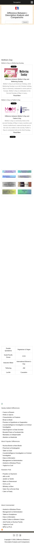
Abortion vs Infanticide (10, 437)
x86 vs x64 (6, 476)
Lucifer (8, 372)
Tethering (8, 368)
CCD (24, 356)
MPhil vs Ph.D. (7, 527)
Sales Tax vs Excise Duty (11, 489)
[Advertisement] (17, 42)
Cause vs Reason (8, 412)
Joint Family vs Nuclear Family (12, 522)
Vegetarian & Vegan (23, 349)
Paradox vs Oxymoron (10, 474)
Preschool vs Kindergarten (11, 448)
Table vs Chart (7, 450)
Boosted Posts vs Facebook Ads (13, 432)
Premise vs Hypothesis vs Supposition (15, 422)
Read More (17, 95)
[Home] (17, 9)
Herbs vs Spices (8, 415)
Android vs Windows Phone (12, 463)
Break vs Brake (8, 420)
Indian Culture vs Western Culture (13, 519)
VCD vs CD (6, 484)
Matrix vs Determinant (10, 481)
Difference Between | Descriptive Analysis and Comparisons (17, 15)
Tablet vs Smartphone (10, 514)
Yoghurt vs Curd (8, 465)
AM (24, 368)
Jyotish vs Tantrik (8, 479)
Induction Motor (8, 362)
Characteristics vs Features (11, 417)
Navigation (17, 2)
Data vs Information (9, 458)
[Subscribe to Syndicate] (2, 530)
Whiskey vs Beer (8, 486)
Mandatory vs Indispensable (12, 434)
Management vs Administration (12, 460)
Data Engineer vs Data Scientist (13, 429)
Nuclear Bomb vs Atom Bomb (12, 445)
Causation (24, 372)
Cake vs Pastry (7, 491)
